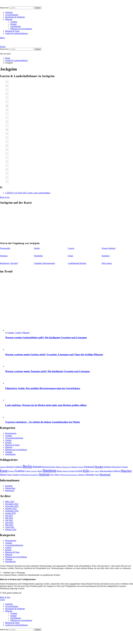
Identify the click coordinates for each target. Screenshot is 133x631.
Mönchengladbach (106, 471)
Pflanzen (8, 19)
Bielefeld (37, 466)
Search (37, 8)
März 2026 (9, 501)
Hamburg (49, 470)
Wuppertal (104, 474)
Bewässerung (10, 433)
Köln (86, 470)
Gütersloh (34, 471)
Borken (52, 467)
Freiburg (28, 471)
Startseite (9, 12)
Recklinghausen (25, 475)
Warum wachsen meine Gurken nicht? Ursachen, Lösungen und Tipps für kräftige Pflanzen (54, 354)
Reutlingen (34, 475)
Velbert (56, 475)
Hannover (66, 471)
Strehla (37, 248)
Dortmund (89, 466)
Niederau (4, 256)
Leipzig (92, 471)
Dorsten (80, 467)
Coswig (71, 248)
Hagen (39, 471)
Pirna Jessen (107, 263)
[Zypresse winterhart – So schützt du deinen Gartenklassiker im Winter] (69, 413)
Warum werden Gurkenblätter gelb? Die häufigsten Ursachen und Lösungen (46, 337)
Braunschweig (66, 467)
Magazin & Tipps (12, 31)
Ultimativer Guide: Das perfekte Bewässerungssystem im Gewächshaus (42, 388)
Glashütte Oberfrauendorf (44, 263)
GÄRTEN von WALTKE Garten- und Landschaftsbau (27, 193)
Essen (4, 470)
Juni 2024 (9, 522)
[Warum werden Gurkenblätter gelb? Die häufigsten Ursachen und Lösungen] (69, 303)
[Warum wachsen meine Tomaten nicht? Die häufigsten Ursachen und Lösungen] (69, 363)
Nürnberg (16, 475)
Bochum (46, 467)
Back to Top (5, 597)
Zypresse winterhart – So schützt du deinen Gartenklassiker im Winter (42, 422)
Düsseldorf (116, 467)
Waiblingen (81, 475)
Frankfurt (20, 470)
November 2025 (12, 506)
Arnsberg (3, 467)
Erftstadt (124, 467)
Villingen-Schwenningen (68, 475)
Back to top (4, 197)
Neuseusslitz (5, 248)
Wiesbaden (89, 474)
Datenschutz (10, 488)
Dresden (99, 466)
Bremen (74, 467)
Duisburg (107, 467)
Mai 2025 (9, 518)
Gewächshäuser (11, 15)
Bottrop (59, 467)
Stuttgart (44, 474)
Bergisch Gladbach (14, 467)
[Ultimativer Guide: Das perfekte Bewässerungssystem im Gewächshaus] (69, 379)
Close (2, 599)
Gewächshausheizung (14, 438)
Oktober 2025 (11, 508)
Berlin (27, 466)
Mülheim (117, 471)
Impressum (9, 490)
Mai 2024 (9, 525)
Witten (97, 475)
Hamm (59, 471)
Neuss (9, 474)
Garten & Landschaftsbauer (16, 33)
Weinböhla (38, 256)
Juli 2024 (9, 520)
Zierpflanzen (15, 26)
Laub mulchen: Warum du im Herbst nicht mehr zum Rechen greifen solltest (46, 405)
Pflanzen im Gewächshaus (21, 29)
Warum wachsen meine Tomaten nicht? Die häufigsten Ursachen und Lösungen (47, 371)
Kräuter (13, 24)
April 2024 (9, 527)
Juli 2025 (9, 515)
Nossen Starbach (108, 248)
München (126, 470)
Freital (70, 256)
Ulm (52, 475)
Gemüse (13, 22)
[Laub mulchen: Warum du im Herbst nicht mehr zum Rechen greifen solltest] (69, 396)
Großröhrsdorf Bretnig (77, 263)
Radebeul (105, 256)
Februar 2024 (10, 529)
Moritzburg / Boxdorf (9, 263)
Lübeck (97, 471)
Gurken (18, 332)
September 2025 (12, 511)
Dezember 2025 (11, 504)
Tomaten (8, 452)
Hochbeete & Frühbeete (15, 17)
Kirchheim (72, 471)
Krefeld (79, 471)
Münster (3, 474)
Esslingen (11, 471)
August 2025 (10, 513)
